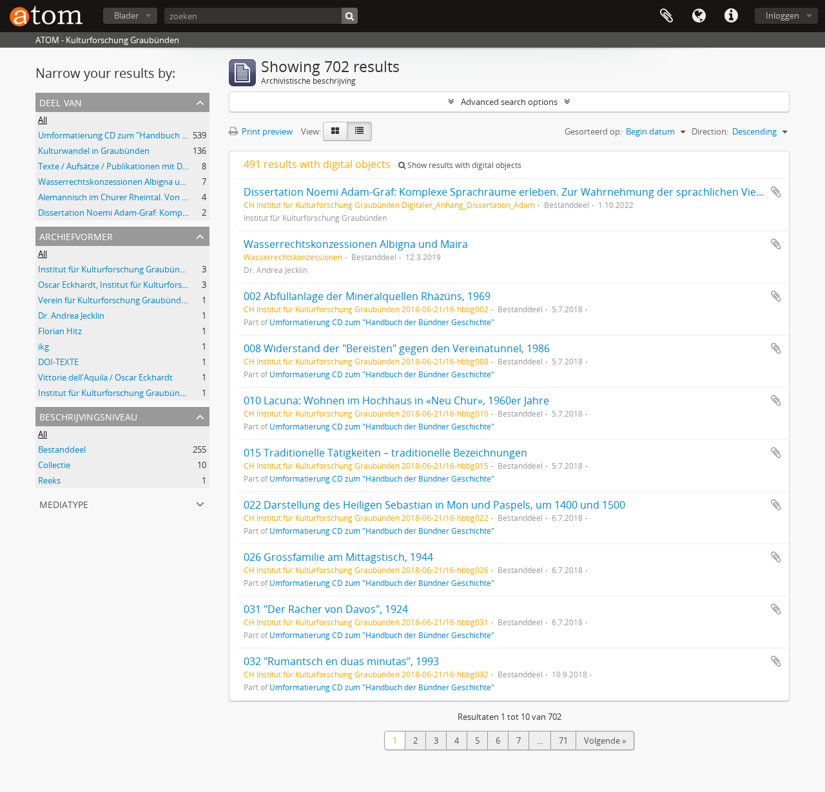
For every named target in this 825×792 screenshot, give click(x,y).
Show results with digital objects (463, 165)
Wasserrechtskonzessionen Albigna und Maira (126, 181)
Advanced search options (509, 102)
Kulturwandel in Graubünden (94, 150)
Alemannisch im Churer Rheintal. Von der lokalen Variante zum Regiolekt (176, 197)
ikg (43, 346)
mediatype (63, 503)
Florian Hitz (60, 331)
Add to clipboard (776, 191)
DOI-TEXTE (58, 362)
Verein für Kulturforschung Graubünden (114, 300)
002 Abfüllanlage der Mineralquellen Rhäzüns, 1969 (367, 296)
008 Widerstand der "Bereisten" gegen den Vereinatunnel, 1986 (397, 348)
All (42, 120)
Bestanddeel (62, 449)
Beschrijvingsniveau (88, 415)
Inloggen (782, 15)
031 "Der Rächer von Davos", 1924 (326, 609)
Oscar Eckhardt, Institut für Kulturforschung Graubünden (147, 284)
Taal (699, 16)
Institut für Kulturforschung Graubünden (116, 269)
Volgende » (605, 740)
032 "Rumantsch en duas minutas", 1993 (341, 661)
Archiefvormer (76, 235)
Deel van (60, 101)
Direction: (710, 131)
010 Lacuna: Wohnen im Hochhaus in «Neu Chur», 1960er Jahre (396, 400)
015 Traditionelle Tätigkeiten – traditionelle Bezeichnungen (385, 453)
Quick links (731, 16)
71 (563, 740)
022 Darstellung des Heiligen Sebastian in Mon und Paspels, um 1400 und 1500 (434, 505)
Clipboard (666, 16)
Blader (126, 15)
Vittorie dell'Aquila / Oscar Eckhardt (105, 377)
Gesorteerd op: (593, 131)
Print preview (266, 131)
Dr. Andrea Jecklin (71, 315)
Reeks (49, 480)
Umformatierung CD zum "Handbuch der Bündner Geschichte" (157, 135)
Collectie (54, 465)
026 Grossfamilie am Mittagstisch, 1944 (338, 557)
